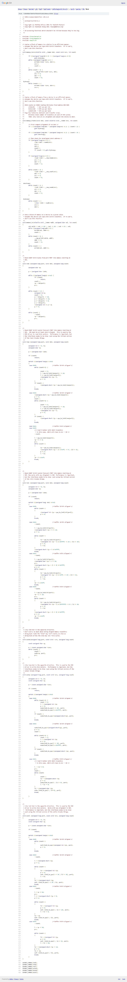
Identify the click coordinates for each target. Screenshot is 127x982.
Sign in (123, 3)
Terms (21, 979)
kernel (31, 9)
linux (20, 9)
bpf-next (47, 9)
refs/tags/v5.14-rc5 (59, 9)
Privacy (16, 979)
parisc (78, 9)
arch (72, 9)
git (36, 9)
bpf (40, 9)
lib (83, 9)
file (56, 13)
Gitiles (11, 979)
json (123, 979)
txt (119, 979)
